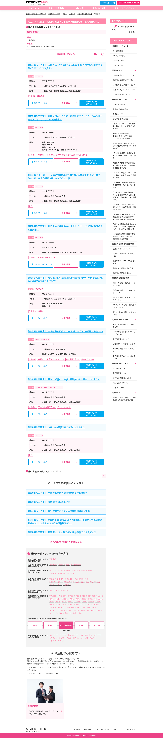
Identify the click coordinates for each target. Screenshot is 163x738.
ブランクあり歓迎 (55, 585)
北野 (90, 635)
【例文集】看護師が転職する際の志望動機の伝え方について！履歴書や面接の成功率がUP (124, 216)
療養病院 (89, 570)
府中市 (57, 604)
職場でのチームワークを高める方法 (124, 262)
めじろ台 (80, 638)
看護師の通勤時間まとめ (122, 273)
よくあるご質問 (99, 8)
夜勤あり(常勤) (64, 565)
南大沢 (61, 638)
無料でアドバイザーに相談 (128, 3)
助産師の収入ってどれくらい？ (124, 90)
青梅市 (51, 604)
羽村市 (83, 610)
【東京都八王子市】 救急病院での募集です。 (49, 502)
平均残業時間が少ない (82, 579)
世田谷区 (65, 599)
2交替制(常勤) (76, 565)
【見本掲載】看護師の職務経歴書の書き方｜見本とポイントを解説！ (124, 185)
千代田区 (52, 596)
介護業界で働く (118, 65)
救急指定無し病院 (78, 570)
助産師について (118, 388)
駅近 (87, 582)
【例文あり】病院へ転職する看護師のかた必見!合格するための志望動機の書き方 (124, 236)
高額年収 (52, 579)
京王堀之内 (53, 638)
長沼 (86, 635)
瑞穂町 (51, 613)
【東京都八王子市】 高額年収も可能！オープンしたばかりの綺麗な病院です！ (65, 331)
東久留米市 (53, 610)
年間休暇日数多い (56, 582)
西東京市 (99, 610)
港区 (65, 596)
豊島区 (90, 599)
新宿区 (70, 596)
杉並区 (84, 599)
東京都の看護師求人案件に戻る (66, 542)
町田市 (76, 604)
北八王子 (75, 635)
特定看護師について (120, 383)
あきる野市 (91, 610)
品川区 (100, 596)
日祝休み (60, 579)
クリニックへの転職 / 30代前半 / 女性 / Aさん (124, 313)
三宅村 (79, 613)
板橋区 (51, 602)
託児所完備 (67, 585)
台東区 (82, 596)
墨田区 (88, 596)
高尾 (69, 635)
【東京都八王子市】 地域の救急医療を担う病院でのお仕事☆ (58, 493)
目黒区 (51, 599)
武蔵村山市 (63, 610)
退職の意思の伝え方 (120, 119)
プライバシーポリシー (102, 729)
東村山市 (52, 607)
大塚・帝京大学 (90, 638)
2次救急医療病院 (64, 570)
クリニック (53, 570)
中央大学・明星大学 (56, 641)
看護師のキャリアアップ (121, 249)
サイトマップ (130, 729)
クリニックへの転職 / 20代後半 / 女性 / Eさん (124, 306)
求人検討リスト (107, 3)
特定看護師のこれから (121, 339)
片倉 (51, 635)
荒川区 (100, 599)
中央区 (59, 596)
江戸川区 (77, 602)
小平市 (90, 604)
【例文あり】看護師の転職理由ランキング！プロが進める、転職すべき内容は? (124, 207)
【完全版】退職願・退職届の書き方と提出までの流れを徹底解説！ (124, 155)
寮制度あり (68, 582)
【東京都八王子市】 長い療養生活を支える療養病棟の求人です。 (59, 511)
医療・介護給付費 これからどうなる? (124, 325)
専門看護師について (120, 373)
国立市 (67, 607)
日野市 (96, 604)
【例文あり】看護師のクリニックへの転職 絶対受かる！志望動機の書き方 (124, 175)
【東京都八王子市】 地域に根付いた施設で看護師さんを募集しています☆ (64, 379)
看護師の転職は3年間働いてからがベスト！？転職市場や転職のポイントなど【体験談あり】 (124, 226)
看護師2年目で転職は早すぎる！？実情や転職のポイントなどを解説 (124, 145)
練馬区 (57, 602)
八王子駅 (97, 625)
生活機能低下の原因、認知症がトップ (124, 357)
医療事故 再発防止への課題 (124, 344)
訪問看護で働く (118, 61)
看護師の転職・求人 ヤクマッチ (36, 14)
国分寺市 (60, 607)
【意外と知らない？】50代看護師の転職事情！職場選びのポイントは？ (124, 126)
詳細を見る (66, 103)
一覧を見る (131, 32)
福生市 (73, 607)
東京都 (65, 14)
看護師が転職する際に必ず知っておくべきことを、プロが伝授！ (124, 400)
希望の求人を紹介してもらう (91, 103)
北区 (95, 599)
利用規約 (87, 729)
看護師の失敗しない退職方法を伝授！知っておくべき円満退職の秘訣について (124, 165)
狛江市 (79, 607)
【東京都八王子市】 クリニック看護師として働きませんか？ (56, 427)
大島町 (65, 613)
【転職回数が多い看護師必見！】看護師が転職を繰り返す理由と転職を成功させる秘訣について (124, 196)
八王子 (56, 635)
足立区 (64, 602)
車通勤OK (68, 579)
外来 (51, 590)
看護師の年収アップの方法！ (123, 80)
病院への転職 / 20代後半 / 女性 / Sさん (124, 291)
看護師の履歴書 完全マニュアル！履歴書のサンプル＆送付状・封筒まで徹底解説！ (124, 136)
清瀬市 (93, 607)
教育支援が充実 (79, 582)
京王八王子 (97, 635)
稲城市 (76, 610)
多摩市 (70, 610)
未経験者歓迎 (95, 582)
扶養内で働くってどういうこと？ (124, 75)
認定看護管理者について (122, 378)
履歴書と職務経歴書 (120, 109)
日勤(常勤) (53, 565)
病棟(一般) (58, 590)
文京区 (76, 596)
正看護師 (52, 559)
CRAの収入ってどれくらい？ (123, 95)
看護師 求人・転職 (54, 14)
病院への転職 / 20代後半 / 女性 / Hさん (124, 299)
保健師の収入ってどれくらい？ (124, 85)
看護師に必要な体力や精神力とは (124, 255)
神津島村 (72, 613)
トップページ (34, 8)
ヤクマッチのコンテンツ (125, 8)
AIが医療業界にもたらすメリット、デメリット (124, 333)
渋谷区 (71, 599)
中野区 (78, 599)
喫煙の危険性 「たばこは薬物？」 (123, 350)
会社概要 (77, 729)
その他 (65, 590)
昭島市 (64, 604)
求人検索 (79, 8)
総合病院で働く (118, 51)
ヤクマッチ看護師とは (58, 8)
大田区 (57, 599)
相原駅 (50, 625)
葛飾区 (70, 602)
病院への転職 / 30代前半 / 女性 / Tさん (124, 284)
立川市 (84, 602)
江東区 (94, 596)
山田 (74, 638)
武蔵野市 (91, 602)
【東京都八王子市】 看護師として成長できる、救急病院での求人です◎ (62, 532)
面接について (118, 114)
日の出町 (58, 613)
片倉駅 (81, 625)
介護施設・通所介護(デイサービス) (62, 573)
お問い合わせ (118, 729)
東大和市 (86, 607)
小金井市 (83, 604)
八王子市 (72, 14)
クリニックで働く (119, 56)
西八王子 (63, 635)
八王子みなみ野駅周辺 (85, 14)
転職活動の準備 (119, 104)
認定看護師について (120, 368)
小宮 (81, 635)
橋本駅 (35, 625)
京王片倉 (68, 638)
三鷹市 (97, 602)
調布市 (70, 604)
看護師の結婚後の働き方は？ (124, 268)
